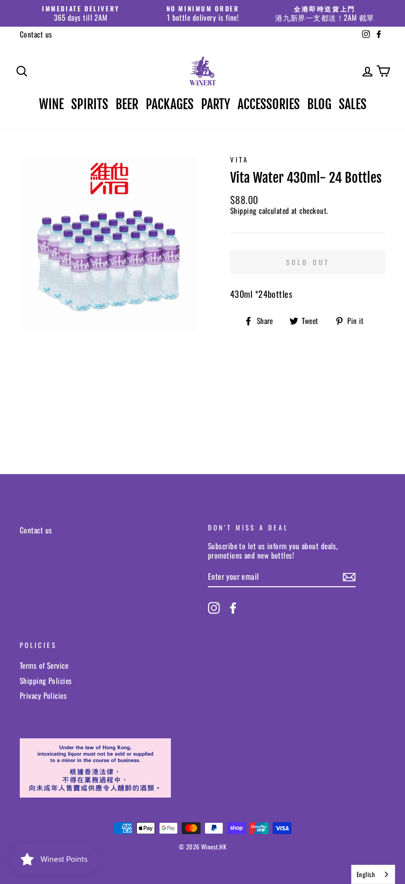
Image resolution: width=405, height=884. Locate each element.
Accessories (269, 104)
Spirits (89, 104)
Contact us (36, 34)
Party (215, 104)
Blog (319, 104)
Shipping (243, 210)
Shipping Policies (46, 680)
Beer (127, 104)
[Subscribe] (349, 577)
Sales (352, 104)
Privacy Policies (43, 695)
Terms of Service (44, 665)
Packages (170, 104)
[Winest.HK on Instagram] (214, 608)
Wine (51, 104)
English (366, 874)
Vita (239, 159)
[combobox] (373, 874)
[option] (81, 13)
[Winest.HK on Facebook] (233, 608)
